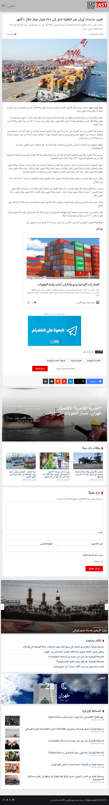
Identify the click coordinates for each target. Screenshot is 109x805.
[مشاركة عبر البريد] (51, 381)
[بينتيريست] (64, 381)
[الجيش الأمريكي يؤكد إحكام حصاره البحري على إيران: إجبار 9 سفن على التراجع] (88, 460)
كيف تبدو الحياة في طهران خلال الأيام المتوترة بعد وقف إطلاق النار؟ (72, 630)
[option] (54, 414)
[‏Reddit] (58, 381)
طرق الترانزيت (75, 360)
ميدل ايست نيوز (88, 352)
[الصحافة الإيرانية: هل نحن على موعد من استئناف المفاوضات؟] (12, 744)
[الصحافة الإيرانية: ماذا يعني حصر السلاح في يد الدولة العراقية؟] (12, 756)
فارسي (11, 6)
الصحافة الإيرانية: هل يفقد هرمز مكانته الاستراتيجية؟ (80, 662)
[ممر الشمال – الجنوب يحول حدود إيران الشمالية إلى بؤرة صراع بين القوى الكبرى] (21, 460)
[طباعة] (45, 381)
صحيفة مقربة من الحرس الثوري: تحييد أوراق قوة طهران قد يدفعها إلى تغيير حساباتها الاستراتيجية (66, 777)
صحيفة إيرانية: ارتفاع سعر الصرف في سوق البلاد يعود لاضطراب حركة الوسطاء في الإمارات (63, 647)
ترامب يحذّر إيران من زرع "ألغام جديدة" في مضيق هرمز (79, 667)
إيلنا (91, 118)
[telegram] (54, 331)
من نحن (53, 800)
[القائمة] (3, 7)
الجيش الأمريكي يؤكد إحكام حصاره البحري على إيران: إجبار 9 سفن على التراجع (89, 474)
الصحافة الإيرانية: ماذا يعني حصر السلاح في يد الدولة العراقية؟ (76, 753)
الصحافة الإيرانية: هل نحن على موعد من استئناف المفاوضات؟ (76, 657)
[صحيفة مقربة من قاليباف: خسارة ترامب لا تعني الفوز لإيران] (12, 768)
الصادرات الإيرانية (93, 360)
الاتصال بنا (60, 800)
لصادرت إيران (76, 165)
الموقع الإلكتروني (46, 544)
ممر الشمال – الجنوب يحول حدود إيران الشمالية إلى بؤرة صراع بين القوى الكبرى (22, 474)
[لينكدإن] (70, 381)
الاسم (100, 532)
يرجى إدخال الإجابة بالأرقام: (92, 555)
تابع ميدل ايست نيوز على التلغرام (54, 314)
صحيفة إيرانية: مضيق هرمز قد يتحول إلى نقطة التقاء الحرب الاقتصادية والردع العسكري (64, 729)
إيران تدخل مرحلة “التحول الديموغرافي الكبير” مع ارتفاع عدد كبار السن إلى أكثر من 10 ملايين (55, 474)
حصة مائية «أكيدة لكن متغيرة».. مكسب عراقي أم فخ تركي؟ (74, 411)
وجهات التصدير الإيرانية (55, 360)
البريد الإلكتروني (96, 544)
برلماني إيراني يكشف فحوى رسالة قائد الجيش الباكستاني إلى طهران (74, 652)
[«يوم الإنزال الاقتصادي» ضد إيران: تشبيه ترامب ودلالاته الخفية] (12, 721)
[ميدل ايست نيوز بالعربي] (97, 6)
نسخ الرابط (39, 368)
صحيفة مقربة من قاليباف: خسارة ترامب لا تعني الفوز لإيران (77, 765)
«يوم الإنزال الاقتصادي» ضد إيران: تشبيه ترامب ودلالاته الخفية (76, 717)
